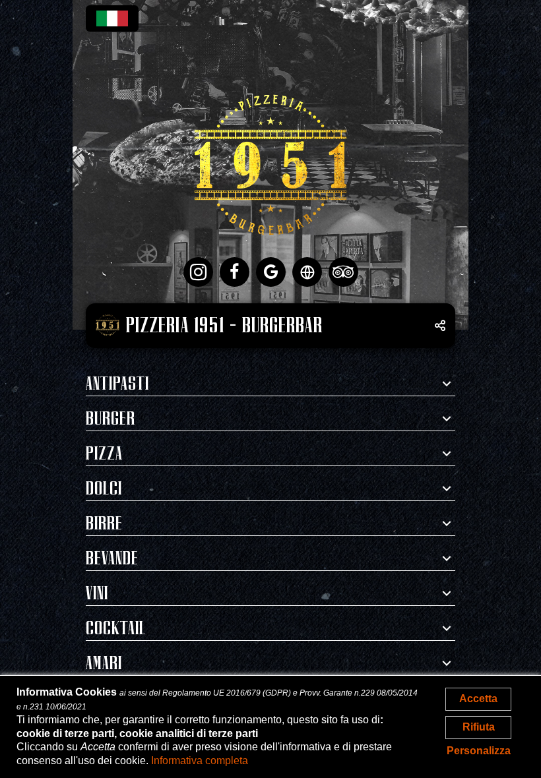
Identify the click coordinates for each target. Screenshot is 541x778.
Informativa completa (199, 760)
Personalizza (479, 750)
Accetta (478, 698)
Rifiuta (478, 727)
